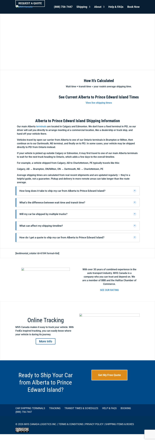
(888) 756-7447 (63, 7)
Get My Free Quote (109, 375)
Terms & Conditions (70, 424)
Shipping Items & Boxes (119, 424)
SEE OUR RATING (109, 290)
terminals (41, 126)
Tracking (55, 408)
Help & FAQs (115, 7)
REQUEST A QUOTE (30, 3)
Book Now (133, 7)
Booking (126, 408)
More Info (45, 341)
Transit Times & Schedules (81, 408)
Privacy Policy (94, 424)
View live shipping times (99, 102)
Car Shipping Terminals (30, 408)
